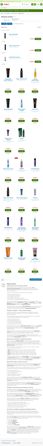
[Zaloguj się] (35, 4)
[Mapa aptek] (22, 4)
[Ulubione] (32, 4)
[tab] (6, 20)
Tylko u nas (3, 10)
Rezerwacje (16, 10)
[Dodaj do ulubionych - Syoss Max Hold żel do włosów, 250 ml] (13, 99)
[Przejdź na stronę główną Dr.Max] (6, 4)
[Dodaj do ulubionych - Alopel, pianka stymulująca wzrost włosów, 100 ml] (27, 128)
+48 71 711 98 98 (17, 442)
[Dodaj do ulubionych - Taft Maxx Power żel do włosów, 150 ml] (13, 247)
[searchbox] (21, 8)
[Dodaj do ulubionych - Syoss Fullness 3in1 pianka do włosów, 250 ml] (27, 68)
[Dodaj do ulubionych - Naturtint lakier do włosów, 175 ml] (27, 247)
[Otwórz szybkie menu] (2, 4)
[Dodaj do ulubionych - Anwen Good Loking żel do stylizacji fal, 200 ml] (27, 187)
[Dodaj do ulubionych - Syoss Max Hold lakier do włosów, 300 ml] (40, 33)
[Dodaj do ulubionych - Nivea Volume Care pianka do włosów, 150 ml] (13, 158)
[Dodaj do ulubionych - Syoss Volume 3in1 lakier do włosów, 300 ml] (40, 44)
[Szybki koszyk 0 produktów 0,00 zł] (41, 4)
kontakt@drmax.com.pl (6, 442)
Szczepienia (22, 10)
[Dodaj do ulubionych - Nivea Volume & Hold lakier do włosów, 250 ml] (27, 99)
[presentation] (5, 35)
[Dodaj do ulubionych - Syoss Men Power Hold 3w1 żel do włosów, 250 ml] (13, 68)
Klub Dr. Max (10, 10)
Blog (28, 10)
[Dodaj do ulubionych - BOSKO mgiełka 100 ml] (27, 158)
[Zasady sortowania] (7, 27)
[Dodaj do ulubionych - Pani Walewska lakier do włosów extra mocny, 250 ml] (13, 217)
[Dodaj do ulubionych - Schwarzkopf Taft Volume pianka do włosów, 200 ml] (40, 217)
